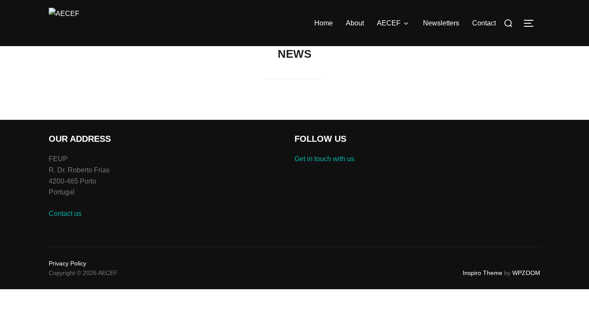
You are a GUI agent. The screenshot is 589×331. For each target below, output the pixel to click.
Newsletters (441, 23)
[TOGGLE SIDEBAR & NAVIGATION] (531, 23)
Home (323, 23)
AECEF (389, 23)
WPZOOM (526, 272)
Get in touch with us (324, 158)
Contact (484, 23)
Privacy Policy (67, 263)
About (355, 23)
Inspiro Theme (482, 272)
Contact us (65, 213)
